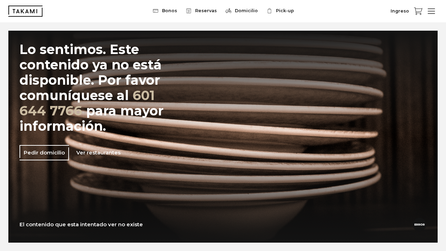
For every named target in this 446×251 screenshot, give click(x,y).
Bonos (169, 10)
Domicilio (246, 10)
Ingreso (400, 11)
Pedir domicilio (44, 152)
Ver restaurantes (98, 152)
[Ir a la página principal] (25, 11)
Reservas (206, 10)
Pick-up (285, 10)
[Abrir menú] (431, 11)
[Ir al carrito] (418, 11)
